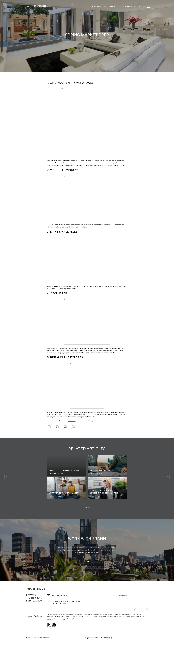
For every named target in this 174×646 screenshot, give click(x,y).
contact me (71, 421)
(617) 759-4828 (121, 595)
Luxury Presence (43, 638)
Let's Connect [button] (87, 561)
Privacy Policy (106, 638)
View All (87, 507)
